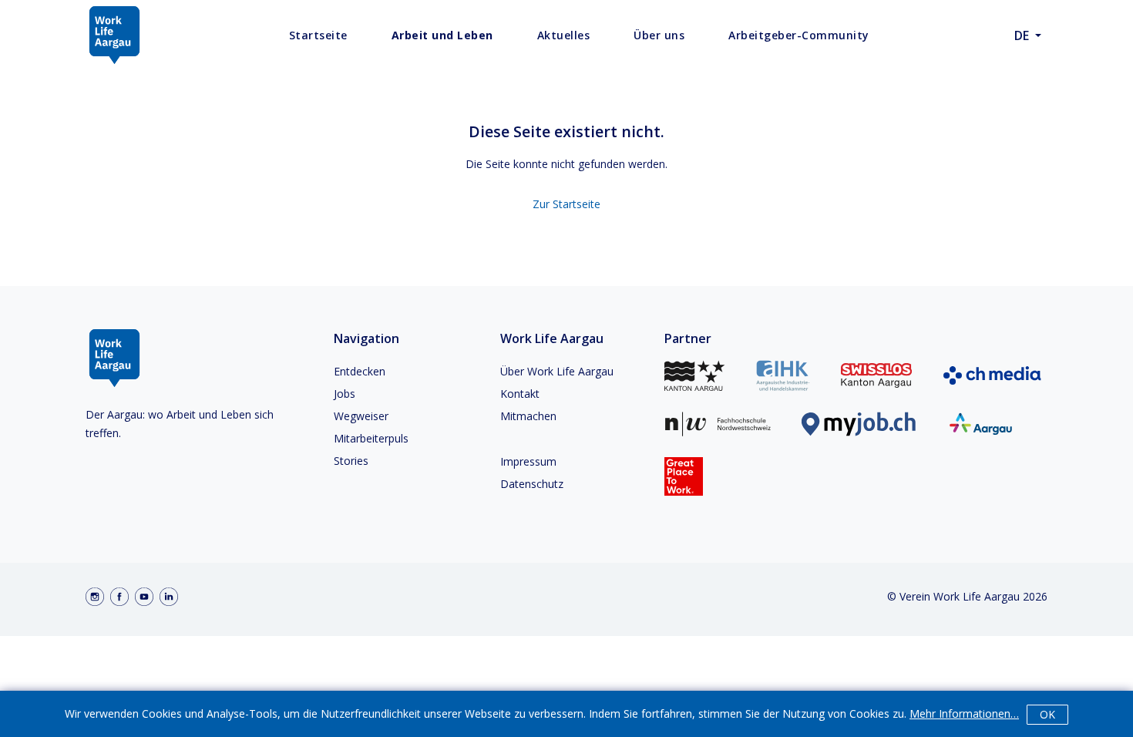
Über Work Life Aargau (557, 371)
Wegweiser (361, 416)
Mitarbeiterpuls (371, 438)
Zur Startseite (566, 204)
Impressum (528, 461)
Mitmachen (528, 416)
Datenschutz (531, 483)
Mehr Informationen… (964, 713)
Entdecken (359, 371)
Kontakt (520, 393)
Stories (351, 460)
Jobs (344, 393)
